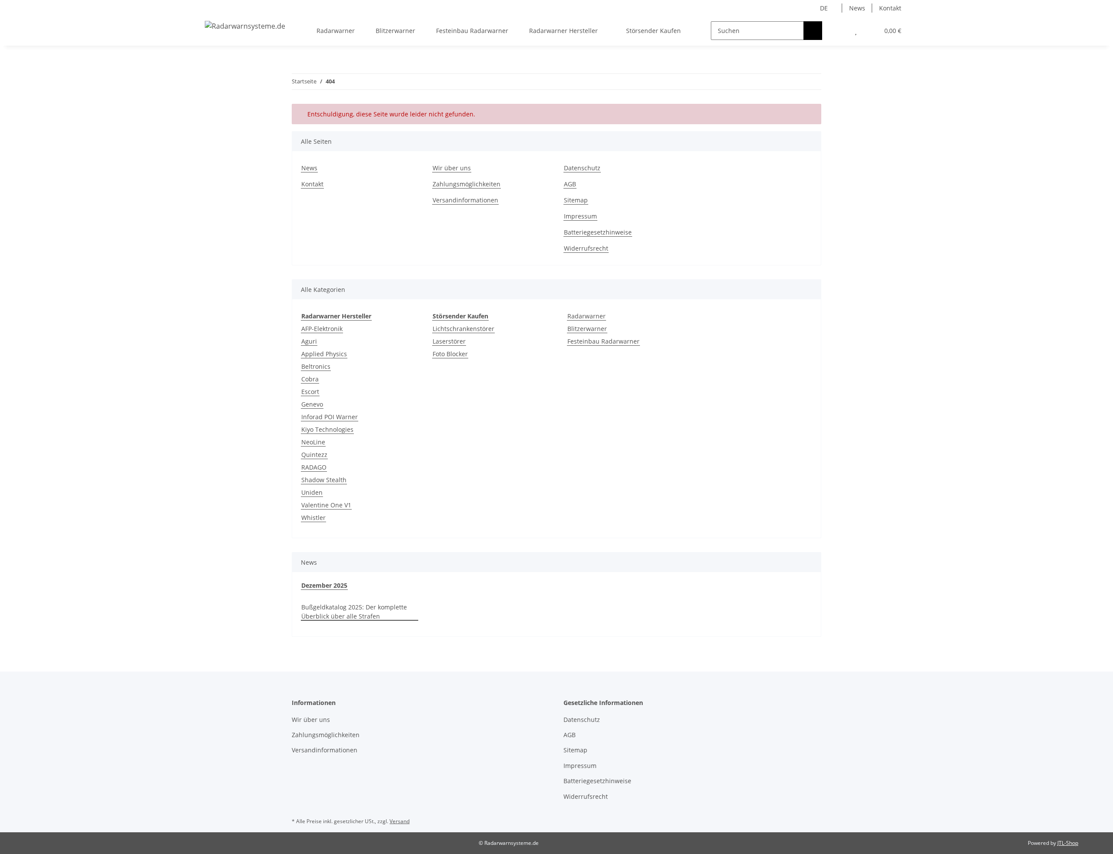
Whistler (313, 517)
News (857, 8)
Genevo (312, 404)
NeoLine (313, 442)
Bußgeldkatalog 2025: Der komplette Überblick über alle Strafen (354, 611)
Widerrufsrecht (586, 248)
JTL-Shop (1067, 843)
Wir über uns (452, 168)
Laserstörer (449, 341)
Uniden (312, 492)
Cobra (310, 379)
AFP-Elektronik (322, 328)
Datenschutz (582, 168)
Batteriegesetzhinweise (598, 232)
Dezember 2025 (324, 585)
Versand (400, 821)
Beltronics (315, 366)
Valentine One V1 (326, 505)
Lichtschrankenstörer (463, 328)
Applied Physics (324, 354)
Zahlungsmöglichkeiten (466, 184)
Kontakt (890, 8)
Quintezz (314, 454)
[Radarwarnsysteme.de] (245, 26)
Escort (310, 391)
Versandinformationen (465, 200)
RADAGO (314, 467)
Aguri (309, 341)
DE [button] (824, 8)
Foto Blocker (450, 354)
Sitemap (576, 200)
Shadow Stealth (324, 480)
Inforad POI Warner (329, 417)
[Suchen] (812, 30)
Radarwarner (586, 316)
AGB (570, 184)
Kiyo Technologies (327, 429)
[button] (838, 31)
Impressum (580, 216)
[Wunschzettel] (856, 31)
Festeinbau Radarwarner (603, 341)
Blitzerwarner (587, 328)
